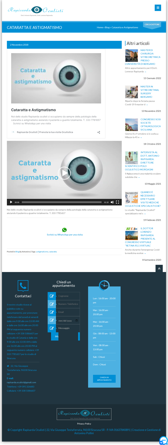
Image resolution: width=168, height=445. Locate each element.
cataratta (53, 251)
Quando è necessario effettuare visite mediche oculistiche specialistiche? (143, 199)
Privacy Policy (84, 423)
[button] (64, 173)
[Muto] (112, 202)
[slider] (62, 202)
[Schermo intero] (117, 202)
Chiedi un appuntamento (104, 378)
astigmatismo (42, 251)
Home (100, 27)
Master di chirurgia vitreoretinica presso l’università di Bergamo (142, 57)
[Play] (11, 202)
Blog (107, 27)
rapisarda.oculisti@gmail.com (21, 382)
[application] (64, 173)
